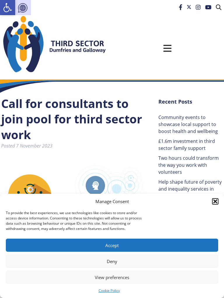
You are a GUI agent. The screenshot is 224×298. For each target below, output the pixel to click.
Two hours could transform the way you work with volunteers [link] (188, 165)
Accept (112, 245)
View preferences (112, 277)
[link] (7, 7)
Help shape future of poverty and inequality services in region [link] (190, 189)
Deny (112, 261)
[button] (215, 201)
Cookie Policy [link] (109, 290)
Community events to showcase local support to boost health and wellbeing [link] (188, 124)
